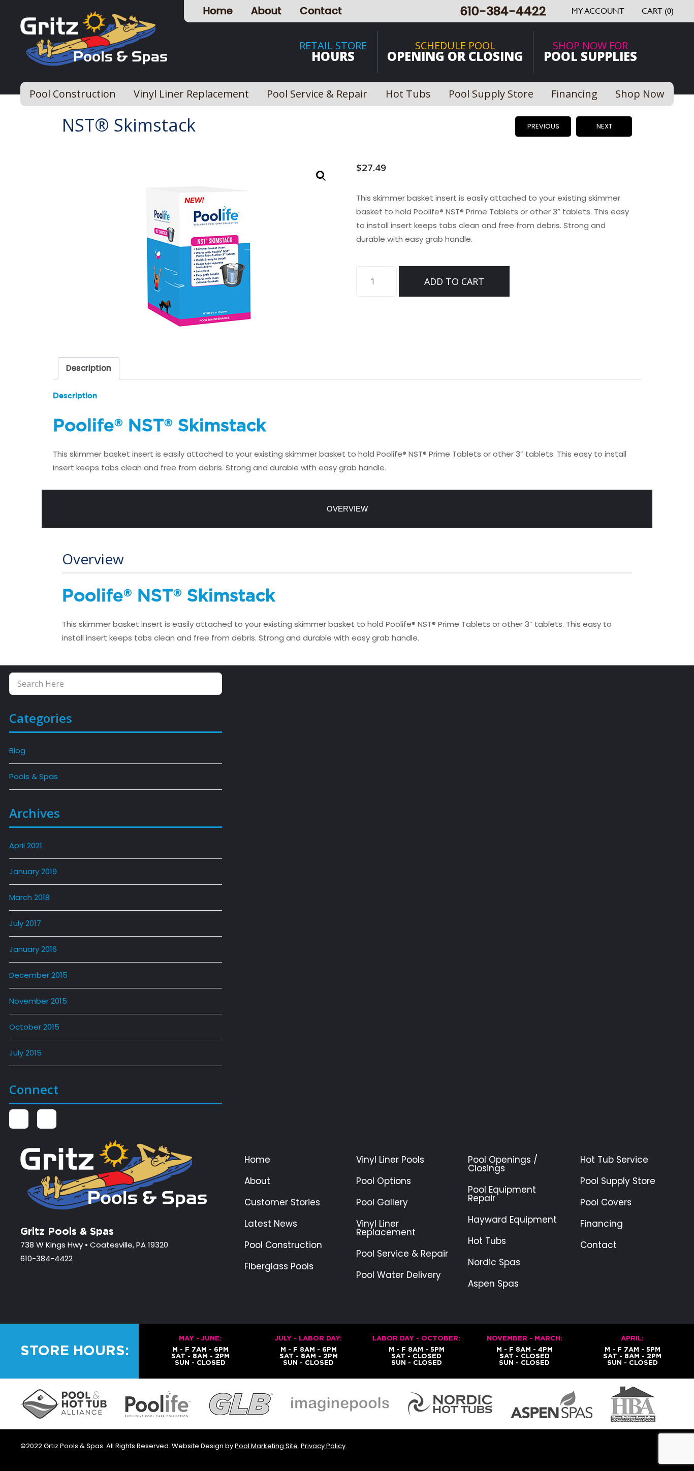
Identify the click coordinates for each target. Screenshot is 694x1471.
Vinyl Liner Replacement (386, 1228)
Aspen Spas (493, 1284)
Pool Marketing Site (266, 1446)
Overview (347, 508)
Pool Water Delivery (398, 1275)
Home (218, 11)
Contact (321, 11)
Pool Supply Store (617, 1181)
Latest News (270, 1224)
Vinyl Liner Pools (390, 1160)
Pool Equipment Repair (502, 1194)
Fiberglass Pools (278, 1266)
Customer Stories (282, 1202)
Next (604, 126)
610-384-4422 (503, 11)
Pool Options (383, 1181)
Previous (543, 126)
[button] (321, 176)
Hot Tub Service (614, 1160)
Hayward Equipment (512, 1220)
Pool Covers (606, 1202)
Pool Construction (283, 1245)
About (266, 11)
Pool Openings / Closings (503, 1164)
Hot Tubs (487, 1241)
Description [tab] (88, 368)
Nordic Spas (494, 1262)
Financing (601, 1224)
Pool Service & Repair (402, 1254)
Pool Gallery (382, 1202)
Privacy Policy (323, 1446)
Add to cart (454, 281)
